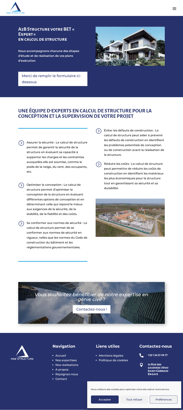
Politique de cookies (113, 360)
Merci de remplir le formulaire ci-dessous (51, 79)
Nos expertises (66, 360)
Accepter (105, 399)
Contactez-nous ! (91, 309)
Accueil (60, 355)
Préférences (163, 399)
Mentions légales (111, 355)
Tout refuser (134, 399)
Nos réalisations (66, 365)
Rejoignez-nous (66, 374)
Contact (61, 379)
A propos (61, 369)
